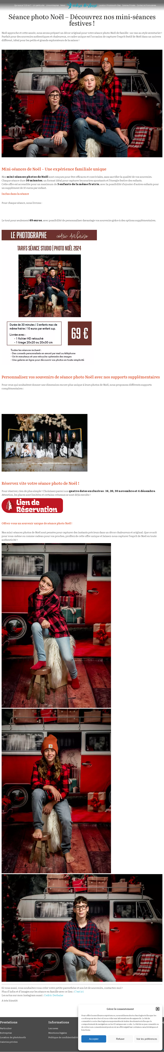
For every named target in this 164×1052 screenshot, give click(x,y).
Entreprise (6, 1032)
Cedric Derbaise (53, 995)
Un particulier (39, 5)
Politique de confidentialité (63, 1037)
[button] (157, 1009)
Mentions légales (57, 1032)
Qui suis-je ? (19, 5)
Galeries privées (8, 1041)
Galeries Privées (128, 5)
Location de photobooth (13, 1037)
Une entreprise (52, 5)
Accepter (93, 1039)
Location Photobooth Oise (110, 5)
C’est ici (79, 991)
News (62, 5)
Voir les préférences (146, 1039)
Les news (53, 1028)
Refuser (120, 1039)
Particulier (6, 1028)
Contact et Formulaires (146, 5)
